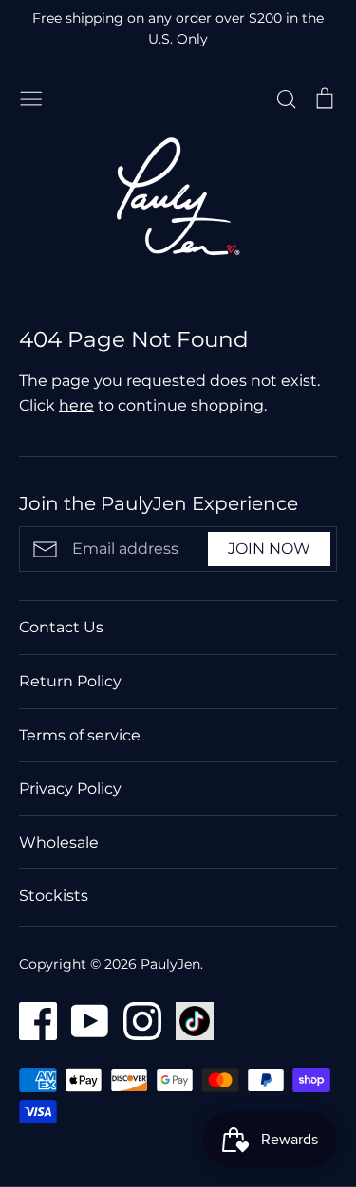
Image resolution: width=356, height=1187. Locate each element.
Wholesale (59, 842)
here (76, 405)
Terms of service (80, 735)
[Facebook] (31, 1020)
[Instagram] (135, 1020)
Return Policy (70, 681)
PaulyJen (170, 964)
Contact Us (61, 627)
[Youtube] (83, 1020)
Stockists (53, 895)
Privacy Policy (70, 788)
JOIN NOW (269, 548)
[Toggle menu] (31, 96)
